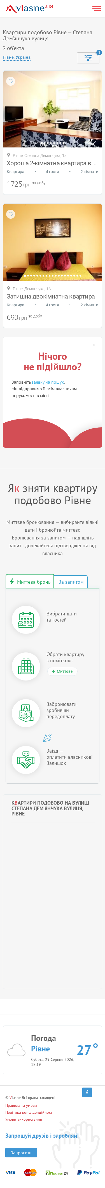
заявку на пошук (48, 382)
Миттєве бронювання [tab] (30, 581)
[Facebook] (87, 1092)
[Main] (29, 9)
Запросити (21, 1152)
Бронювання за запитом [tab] (70, 581)
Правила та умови (21, 1105)
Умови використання (23, 1119)
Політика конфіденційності (29, 1112)
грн (27, 185)
